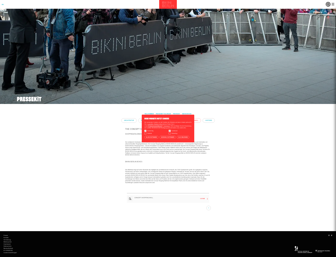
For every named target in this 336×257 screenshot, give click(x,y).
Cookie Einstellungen (10, 252)
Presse (6, 235)
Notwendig (150, 130)
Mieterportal (7, 242)
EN (3, 4)
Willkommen (149, 114)
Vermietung (7, 239)
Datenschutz (8, 246)
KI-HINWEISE (8, 250)
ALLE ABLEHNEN (183, 137)
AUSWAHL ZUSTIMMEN (167, 137)
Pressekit (176, 114)
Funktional (174, 130)
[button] (168, 198)
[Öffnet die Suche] (328, 4)
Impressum (7, 244)
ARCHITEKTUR (129, 120)
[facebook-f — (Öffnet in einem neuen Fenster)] (331, 235)
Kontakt (6, 237)
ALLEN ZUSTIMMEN (151, 137)
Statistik (149, 133)
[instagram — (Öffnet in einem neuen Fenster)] (329, 235)
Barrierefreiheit (8, 248)
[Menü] (333, 4)
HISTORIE (208, 120)
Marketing (174, 133)
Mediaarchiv (186, 114)
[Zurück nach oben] (208, 208)
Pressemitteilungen (163, 114)
